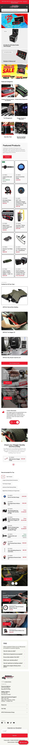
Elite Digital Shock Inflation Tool (7, 201)
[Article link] (14, 298)
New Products (9, 476)
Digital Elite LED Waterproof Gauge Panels (11, 490)
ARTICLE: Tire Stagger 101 (9, 332)
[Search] (26, 10)
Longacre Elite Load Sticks (7, 177)
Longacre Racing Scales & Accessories (10, 480)
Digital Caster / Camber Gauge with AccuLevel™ (7, 227)
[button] (1, 6)
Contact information (14, 740)
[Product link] (7, 172)
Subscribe (15, 735)
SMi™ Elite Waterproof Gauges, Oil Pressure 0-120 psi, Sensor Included (21, 202)
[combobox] (14, 10)
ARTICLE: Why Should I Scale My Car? (12, 357)
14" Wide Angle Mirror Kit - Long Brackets (21, 249)
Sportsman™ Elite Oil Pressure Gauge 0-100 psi (16, 607)
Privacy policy (7, 740)
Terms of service (11, 742)
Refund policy (22, 740)
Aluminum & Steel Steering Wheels (9, 487)
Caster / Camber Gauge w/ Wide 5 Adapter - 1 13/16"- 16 (7, 272)
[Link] (14, 21)
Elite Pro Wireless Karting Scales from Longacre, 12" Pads (20, 272)
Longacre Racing (8, 681)
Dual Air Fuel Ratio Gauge (20, 177)
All (3, 476)
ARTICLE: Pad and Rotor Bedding (10, 307)
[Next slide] (17, 422)
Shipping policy (18, 742)
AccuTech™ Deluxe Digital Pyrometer (20, 226)
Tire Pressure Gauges (7, 483)
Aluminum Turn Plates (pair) (7, 249)
